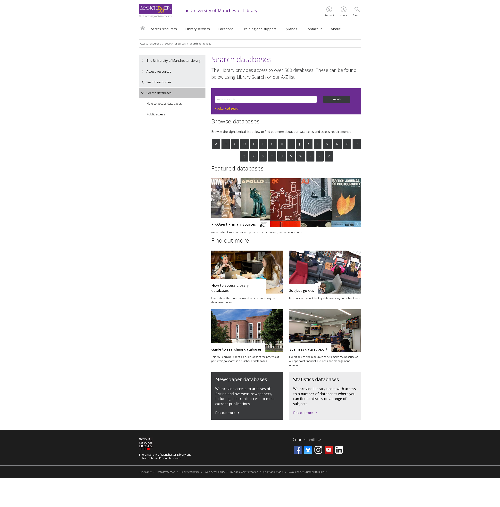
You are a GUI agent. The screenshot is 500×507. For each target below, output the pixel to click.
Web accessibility (215, 472)
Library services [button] (197, 29)
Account (329, 15)
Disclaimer (146, 472)
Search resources (175, 43)
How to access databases (164, 103)
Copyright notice (190, 472)
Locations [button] (225, 29)
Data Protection (166, 472)
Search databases (200, 43)
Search (357, 15)
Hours (343, 15)
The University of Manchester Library (219, 10)
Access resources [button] (164, 29)
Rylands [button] (291, 29)
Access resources (150, 43)
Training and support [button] (259, 29)
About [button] (335, 29)
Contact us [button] (314, 29)
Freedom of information (244, 472)
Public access (155, 114)
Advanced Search (228, 108)
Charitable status (273, 472)
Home (142, 28)
